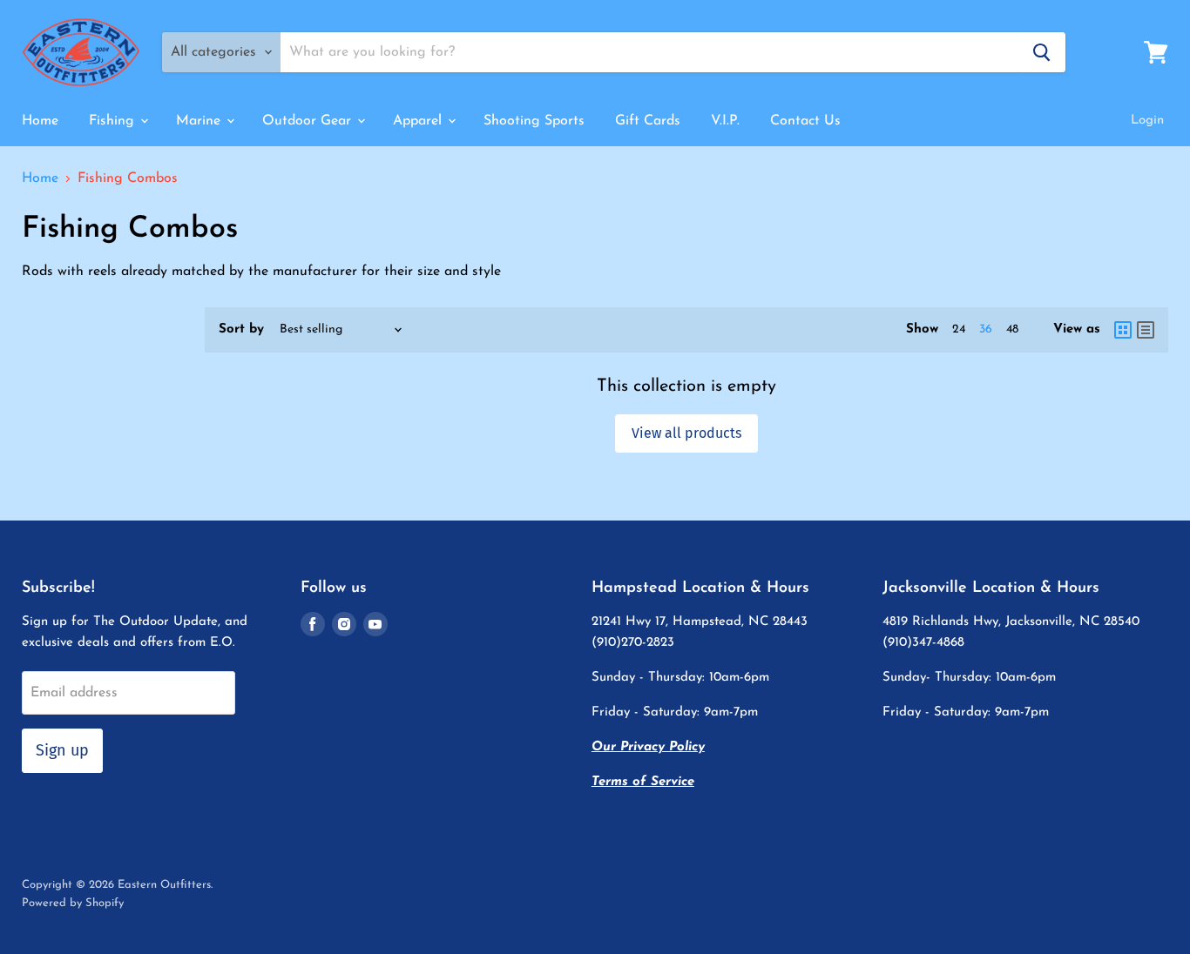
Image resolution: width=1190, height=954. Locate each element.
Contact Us (805, 121)
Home (40, 121)
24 (958, 329)
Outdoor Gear (308, 121)
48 (1012, 329)
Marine (200, 121)
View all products (686, 433)
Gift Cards (647, 121)
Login (1147, 120)
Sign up (62, 750)
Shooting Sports (534, 121)
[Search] (1041, 52)
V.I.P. (725, 121)
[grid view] (1123, 330)
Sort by (241, 329)
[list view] (1145, 330)
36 (985, 329)
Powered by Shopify (73, 903)
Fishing (114, 121)
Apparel (419, 121)
